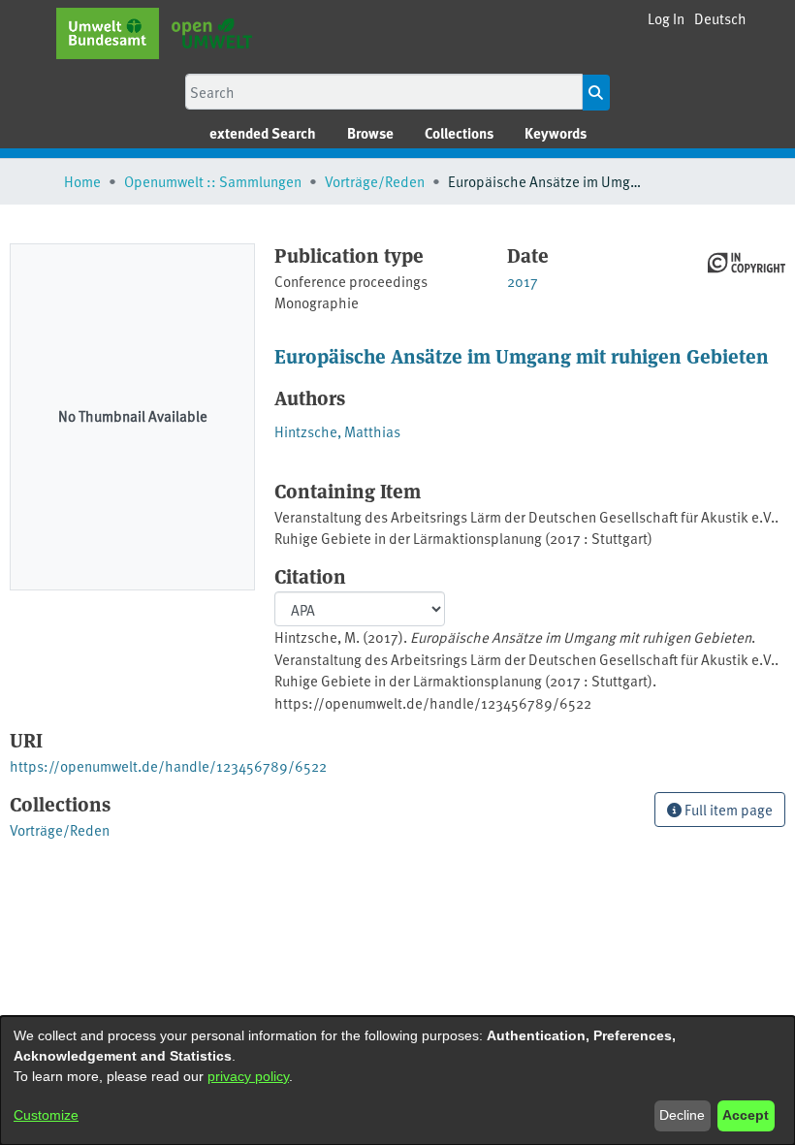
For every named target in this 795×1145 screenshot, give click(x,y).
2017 (522, 280)
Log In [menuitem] (666, 18)
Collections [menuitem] (459, 132)
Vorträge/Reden (375, 181)
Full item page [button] (727, 809)
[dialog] (397, 1080)
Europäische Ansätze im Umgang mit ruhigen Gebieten (521, 355)
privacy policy (248, 1076)
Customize (46, 1115)
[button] (720, 19)
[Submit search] (596, 93)
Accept (745, 1115)
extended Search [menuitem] (262, 132)
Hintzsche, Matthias (337, 431)
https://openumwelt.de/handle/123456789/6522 (168, 765)
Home (82, 181)
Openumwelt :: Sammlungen (213, 181)
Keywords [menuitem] (556, 132)
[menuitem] (370, 133)
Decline (682, 1115)
